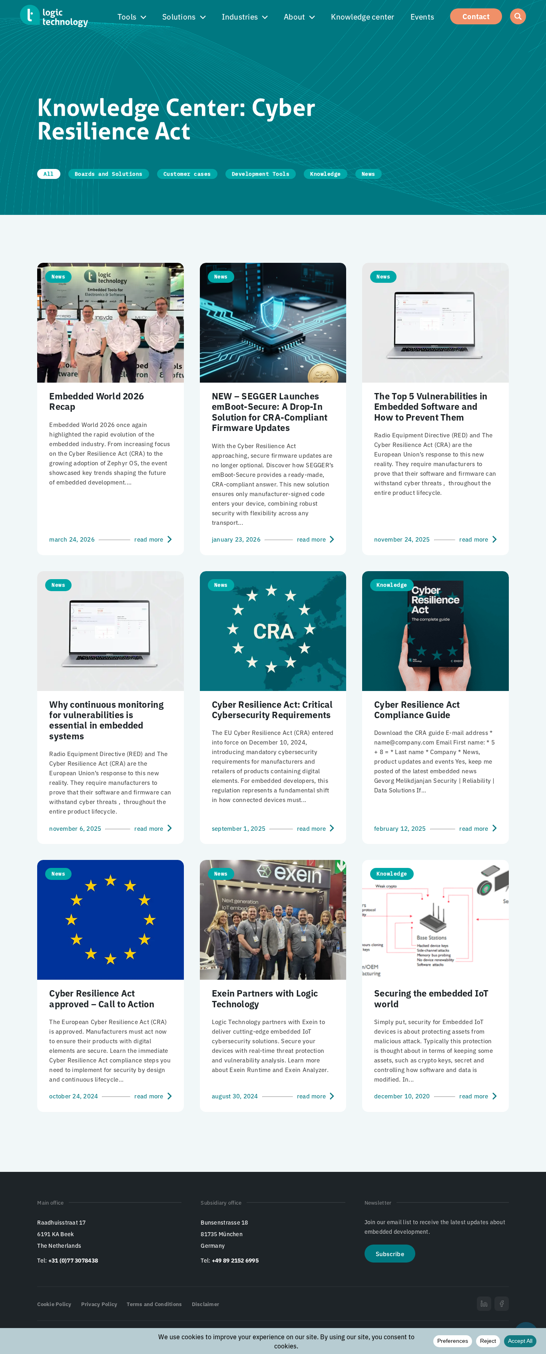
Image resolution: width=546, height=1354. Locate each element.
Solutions (178, 16)
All (49, 174)
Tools (127, 16)
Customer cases (187, 174)
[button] (132, 16)
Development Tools (261, 174)
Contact (476, 16)
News (368, 174)
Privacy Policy (99, 1304)
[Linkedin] (484, 1303)
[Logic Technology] (54, 16)
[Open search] (518, 16)
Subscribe (390, 1253)
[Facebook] (501, 1303)
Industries (240, 16)
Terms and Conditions (154, 1304)
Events (422, 16)
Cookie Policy (54, 1304)
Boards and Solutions (109, 174)
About (294, 16)
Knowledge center (362, 16)
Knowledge (325, 174)
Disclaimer (205, 1304)
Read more (148, 539)
